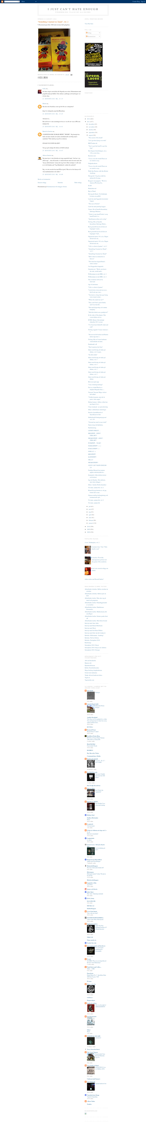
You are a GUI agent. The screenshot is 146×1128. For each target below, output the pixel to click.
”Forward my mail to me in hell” (97, 422)
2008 (88, 532)
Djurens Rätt (91, 788)
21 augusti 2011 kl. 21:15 (53, 99)
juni (90, 509)
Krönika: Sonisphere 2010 (92, 640)
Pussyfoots (90, 973)
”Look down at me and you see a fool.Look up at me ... (97, 291)
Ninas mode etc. (91, 940)
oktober (91, 130)
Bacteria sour (92, 156)
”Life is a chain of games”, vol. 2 (97, 246)
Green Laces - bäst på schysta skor (96, 845)
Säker (89, 1030)
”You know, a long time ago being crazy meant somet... (98, 296)
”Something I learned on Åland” (97, 254)
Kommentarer (91, 36)
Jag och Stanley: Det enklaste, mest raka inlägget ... (96, 481)
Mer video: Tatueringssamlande (95, 894)
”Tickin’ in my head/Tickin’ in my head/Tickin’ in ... (98, 215)
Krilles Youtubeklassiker (92, 668)
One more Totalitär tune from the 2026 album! (100, 775)
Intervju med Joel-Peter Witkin (93, 630)
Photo (88, 819)
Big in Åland (92, 191)
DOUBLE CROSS (92, 802)
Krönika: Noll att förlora (92, 638)
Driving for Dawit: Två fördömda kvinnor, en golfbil (97, 195)
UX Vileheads (91, 1082)
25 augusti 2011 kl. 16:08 (53, 174)
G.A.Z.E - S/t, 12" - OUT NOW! (100, 761)
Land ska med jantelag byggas (97, 206)
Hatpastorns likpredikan (94, 859)
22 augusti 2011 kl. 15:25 (53, 114)
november (92, 127)
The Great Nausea (92, 1052)
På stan (89, 981)
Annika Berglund (92, 717)
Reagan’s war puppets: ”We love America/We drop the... (97, 182)
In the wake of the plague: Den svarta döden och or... (97, 316)
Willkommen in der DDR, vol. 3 (97, 274)
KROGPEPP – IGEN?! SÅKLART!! (94, 434)
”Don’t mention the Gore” (95, 347)
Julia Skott (90, 892)
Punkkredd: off (92, 344)
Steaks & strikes (92, 1003)
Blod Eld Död (91, 744)
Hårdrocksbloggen (92, 880)
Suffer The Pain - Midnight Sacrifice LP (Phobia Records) (101, 927)
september (92, 132)
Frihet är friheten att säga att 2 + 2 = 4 (97, 831)
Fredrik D (90, 824)
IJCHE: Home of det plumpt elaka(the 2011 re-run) (96, 321)
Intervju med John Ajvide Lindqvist (95, 633)
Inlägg (89, 33)
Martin (44, 103)
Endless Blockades (92, 818)
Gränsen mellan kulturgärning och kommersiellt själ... (98, 496)
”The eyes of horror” (94, 204)
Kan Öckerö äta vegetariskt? (99, 791)
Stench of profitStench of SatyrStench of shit (95, 413)
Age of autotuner (93, 284)
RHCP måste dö (92, 143)
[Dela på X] (43, 77)
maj (90, 512)
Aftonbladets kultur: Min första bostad (96, 621)
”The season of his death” (95, 138)
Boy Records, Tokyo (93, 753)
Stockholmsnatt (91, 1016)
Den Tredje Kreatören (93, 785)
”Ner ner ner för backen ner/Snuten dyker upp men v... (98, 336)
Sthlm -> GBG (91, 969)
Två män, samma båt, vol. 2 (96, 500)
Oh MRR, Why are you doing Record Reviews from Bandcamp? (96, 961)
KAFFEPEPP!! (92, 457)
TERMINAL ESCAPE (93, 1036)
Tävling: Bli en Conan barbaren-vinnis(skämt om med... (97, 340)
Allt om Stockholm (90, 660)
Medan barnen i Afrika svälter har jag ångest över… (98, 403)
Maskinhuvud (92, 188)
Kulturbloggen (91, 908)
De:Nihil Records (92, 772)
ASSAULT (98, 1038)
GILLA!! (90, 460)
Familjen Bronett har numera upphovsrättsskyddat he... (96, 471)
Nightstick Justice (92, 924)
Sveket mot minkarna (91, 673)
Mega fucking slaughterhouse (93, 670)
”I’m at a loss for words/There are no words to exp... (97, 160)
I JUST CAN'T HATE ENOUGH (73, 9)
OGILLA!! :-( (92, 451)
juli (90, 506)
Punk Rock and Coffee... (94, 967)
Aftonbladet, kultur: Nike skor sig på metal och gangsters (95, 599)
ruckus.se (90, 997)
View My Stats (89, 24)
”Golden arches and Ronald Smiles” (93, 579)
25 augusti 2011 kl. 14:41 (53, 126)
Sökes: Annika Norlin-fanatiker (97, 485)
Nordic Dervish (91, 943)
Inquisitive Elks (91, 883)
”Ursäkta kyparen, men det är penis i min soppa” (96, 398)
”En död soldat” (92, 355)
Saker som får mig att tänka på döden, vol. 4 (96, 363)
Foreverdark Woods (92, 746)
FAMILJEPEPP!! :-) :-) (94, 446)
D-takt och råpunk (92, 759)
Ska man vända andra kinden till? (95, 867)
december (92, 124)
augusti (91, 135)
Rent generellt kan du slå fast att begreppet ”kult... (97, 233)
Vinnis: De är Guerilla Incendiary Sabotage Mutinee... (97, 210)
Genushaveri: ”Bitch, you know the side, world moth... (97, 270)
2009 (88, 529)
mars (90, 517)
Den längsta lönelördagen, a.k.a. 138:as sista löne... (97, 152)
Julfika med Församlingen (93, 861)
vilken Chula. (91, 1101)
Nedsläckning (92, 428)
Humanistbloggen (92, 866)
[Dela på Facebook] (45, 77)
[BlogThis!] (41, 77)
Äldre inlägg (78, 182)
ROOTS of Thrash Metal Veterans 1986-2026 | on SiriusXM (96, 738)
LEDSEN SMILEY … (94, 430)
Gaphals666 (90, 838)
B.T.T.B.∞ (90, 727)
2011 (88, 122)
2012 (88, 119)
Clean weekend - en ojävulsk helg (98, 407)
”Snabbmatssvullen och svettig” (97, 219)
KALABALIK (91, 901)
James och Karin (92, 889)
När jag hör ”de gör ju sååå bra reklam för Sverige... (97, 177)
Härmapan (90, 872)
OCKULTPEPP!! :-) (93, 449)
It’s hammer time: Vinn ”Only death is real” (98, 548)
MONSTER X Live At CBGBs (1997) (100, 1068)
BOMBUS (90, 750)
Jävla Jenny (90, 898)
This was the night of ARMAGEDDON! (100, 1005)
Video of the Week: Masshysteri (95, 919)
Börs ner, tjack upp (93, 382)
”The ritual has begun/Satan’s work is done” (96, 263)
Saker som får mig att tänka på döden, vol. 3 (96, 368)
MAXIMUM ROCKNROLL (95, 918)
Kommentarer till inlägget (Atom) (57, 187)
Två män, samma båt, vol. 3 (96, 487)
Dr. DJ (89, 186)
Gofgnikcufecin (92, 163)
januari (91, 523)
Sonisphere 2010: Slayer (92, 645)
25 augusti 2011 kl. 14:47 (53, 150)
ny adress (89, 840)
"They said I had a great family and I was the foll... (97, 304)
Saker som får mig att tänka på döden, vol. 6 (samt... (96, 351)
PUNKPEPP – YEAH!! (94, 443)
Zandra (89, 1104)
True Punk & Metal (93, 1065)
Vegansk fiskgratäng (92, 1097)
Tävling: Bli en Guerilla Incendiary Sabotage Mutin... (97, 223)
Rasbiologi (88, 643)
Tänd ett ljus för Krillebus (95, 425)
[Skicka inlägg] (71, 74)
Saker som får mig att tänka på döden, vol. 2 (96, 373)
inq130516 (89, 884)
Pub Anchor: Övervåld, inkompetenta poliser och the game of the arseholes (98, 560)
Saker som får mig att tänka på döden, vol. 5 (96, 359)
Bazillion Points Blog (93, 736)
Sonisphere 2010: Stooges (92, 650)
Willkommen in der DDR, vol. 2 (97, 277)
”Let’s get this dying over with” (97, 140)
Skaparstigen (91, 1000)
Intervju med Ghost (90, 628)
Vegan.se (87, 677)
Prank (89, 959)
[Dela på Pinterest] (47, 77)
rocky (44, 88)
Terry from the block (93, 1049)
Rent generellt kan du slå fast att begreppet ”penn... (97, 228)
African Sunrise (47, 155)
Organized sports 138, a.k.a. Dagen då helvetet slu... (98, 237)
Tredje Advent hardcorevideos (93, 675)
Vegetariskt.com (89, 680)
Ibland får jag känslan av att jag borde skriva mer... (97, 491)
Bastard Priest (91, 730)
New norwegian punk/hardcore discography (99, 949)
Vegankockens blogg (93, 1095)
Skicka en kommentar (44, 179)
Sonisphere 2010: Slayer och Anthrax (95, 648)
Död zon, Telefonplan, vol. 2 (91, 542)
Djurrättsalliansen (90, 665)
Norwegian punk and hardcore (96, 946)
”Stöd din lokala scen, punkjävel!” (98, 312)
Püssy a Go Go (91, 984)
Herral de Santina (47, 131)
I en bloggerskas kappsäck (95, 266)
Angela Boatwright (92, 704)
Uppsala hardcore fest (100, 1083)
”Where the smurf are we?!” (96, 300)
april (90, 515)
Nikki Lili (90, 937)
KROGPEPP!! (92, 454)
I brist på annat (90, 826)
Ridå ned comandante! (92, 834)
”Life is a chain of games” (95, 287)
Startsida (60, 182)
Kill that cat (90, 906)
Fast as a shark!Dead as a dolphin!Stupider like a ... (96, 388)
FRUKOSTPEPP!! (93, 462)
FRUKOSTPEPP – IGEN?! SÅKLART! (95, 439)
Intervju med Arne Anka (92, 623)
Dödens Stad (90, 815)
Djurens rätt (88, 663)
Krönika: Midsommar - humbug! (94, 635)
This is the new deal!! (92, 913)
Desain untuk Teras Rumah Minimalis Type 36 (100, 1055)
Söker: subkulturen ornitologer (97, 410)
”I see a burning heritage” (95, 385)
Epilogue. (97, 692)
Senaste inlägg (42, 182)
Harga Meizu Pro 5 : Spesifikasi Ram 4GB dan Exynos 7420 (96, 976)
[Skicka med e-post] (39, 77)
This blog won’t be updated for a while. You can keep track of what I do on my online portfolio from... (97, 720)
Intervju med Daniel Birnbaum (93, 626)
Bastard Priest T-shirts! (93, 731)
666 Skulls (90, 691)
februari (91, 520)
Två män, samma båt (94, 503)
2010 (88, 526)
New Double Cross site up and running (100, 804)
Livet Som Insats (92, 911)
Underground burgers (93, 1079)
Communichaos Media (94, 756)
